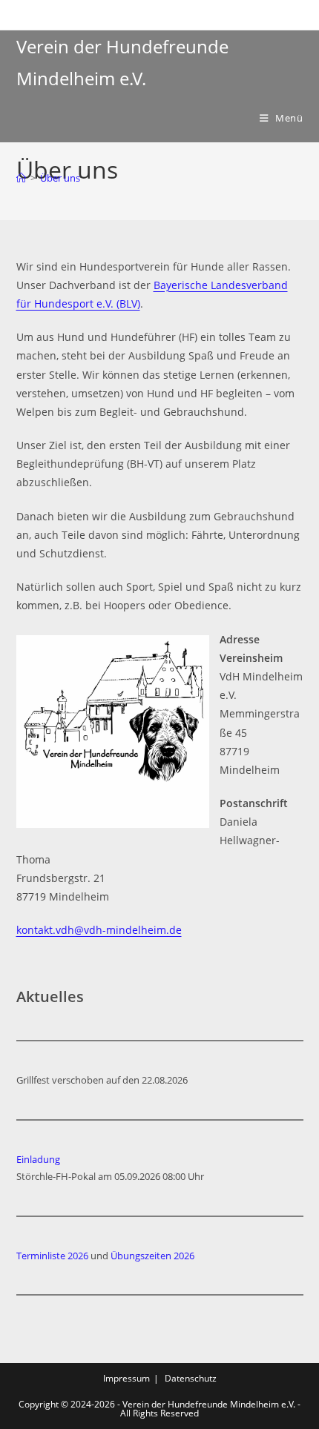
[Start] (21, 178)
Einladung (38, 1159)
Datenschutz (191, 1378)
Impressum (126, 1378)
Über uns (60, 178)
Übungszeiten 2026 (152, 1255)
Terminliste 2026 (52, 1255)
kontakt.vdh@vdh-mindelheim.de (99, 930)
